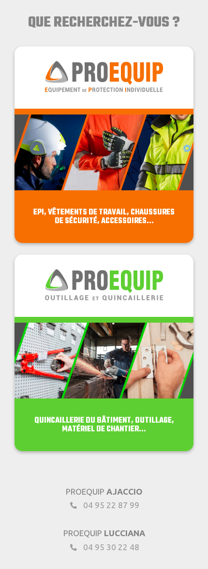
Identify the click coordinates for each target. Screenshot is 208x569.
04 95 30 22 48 (110, 547)
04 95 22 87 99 (110, 505)
